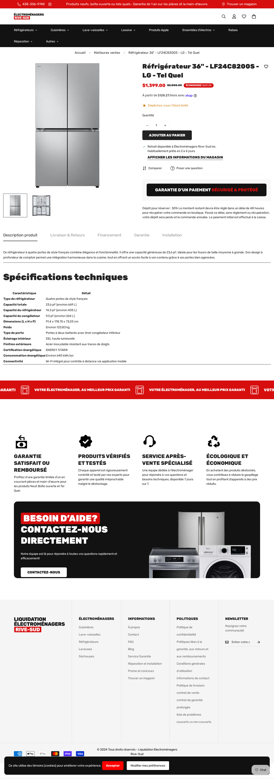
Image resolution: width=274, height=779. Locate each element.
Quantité (148, 115)
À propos (134, 627)
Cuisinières (58, 30)
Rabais (233, 30)
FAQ (130, 642)
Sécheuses (86, 656)
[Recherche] (223, 16)
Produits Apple (159, 30)
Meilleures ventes (107, 53)
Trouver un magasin (141, 678)
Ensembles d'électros (196, 30)
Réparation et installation (145, 664)
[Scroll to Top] (266, 756)
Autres (50, 41)
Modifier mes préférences (148, 765)
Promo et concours (141, 671)
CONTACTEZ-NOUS (43, 572)
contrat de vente (188, 693)
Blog (131, 649)
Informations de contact (193, 678)
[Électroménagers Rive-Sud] (29, 16)
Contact (133, 634)
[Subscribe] (255, 642)
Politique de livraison (190, 685)
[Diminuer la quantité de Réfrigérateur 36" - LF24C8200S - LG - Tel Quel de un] (147, 125)
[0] (254, 16)
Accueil (80, 53)
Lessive (126, 30)
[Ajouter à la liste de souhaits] (266, 67)
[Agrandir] (122, 71)
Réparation (21, 41)
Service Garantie (139, 656)
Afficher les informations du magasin (185, 157)
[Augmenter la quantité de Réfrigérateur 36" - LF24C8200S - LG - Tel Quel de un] (165, 125)
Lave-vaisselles (93, 30)
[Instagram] (50, 4)
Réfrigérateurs (24, 30)
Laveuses (85, 649)
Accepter (113, 765)
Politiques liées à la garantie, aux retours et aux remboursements (192, 649)
